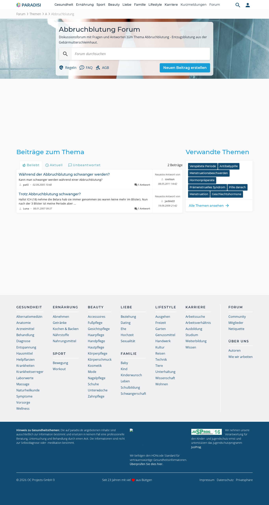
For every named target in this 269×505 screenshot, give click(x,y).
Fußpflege (95, 323)
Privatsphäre (244, 480)
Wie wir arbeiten (240, 357)
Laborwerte (24, 378)
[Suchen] (65, 54)
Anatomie (23, 323)
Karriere (171, 4)
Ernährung (85, 4)
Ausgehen (162, 316)
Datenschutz (225, 480)
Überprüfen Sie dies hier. (146, 464)
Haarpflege (96, 335)
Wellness (23, 408)
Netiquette (236, 329)
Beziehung (128, 316)
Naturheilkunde (28, 390)
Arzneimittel (25, 329)
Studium (192, 335)
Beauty (114, 4)
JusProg (196, 447)
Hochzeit (127, 335)
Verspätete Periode (203, 166)
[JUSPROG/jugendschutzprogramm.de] (206, 432)
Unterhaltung (165, 372)
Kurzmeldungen (194, 4)
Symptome (24, 396)
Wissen (191, 347)
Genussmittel (165, 335)
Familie (140, 4)
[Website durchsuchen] (238, 5)
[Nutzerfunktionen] (248, 5)
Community (237, 316)
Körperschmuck (99, 359)
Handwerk (163, 341)
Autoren (234, 350)
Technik (161, 359)
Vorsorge (23, 402)
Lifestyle (155, 4)
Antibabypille (229, 166)
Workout (59, 369)
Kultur (160, 347)
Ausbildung (194, 329)
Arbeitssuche (195, 316)
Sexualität (128, 341)
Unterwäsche (98, 390)
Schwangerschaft (133, 393)
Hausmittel (24, 353)
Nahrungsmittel (64, 341)
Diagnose (23, 341)
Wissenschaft (165, 378)
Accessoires (96, 316)
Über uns (238, 341)
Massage (22, 384)
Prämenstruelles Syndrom (207, 187)
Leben (125, 381)
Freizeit (160, 323)
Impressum (206, 480)
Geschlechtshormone (226, 194)
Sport (100, 4)
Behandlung (25, 335)
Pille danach (237, 187)
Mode (92, 372)
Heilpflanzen (25, 359)
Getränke (60, 323)
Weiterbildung (196, 341)
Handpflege (96, 341)
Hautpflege (96, 347)
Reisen (160, 353)
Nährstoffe (61, 335)
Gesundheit (64, 4)
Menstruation (199, 194)
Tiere (159, 365)
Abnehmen (61, 316)
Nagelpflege (96, 378)
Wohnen (161, 384)
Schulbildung (130, 387)
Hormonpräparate (202, 180)
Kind (124, 369)
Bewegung (60, 363)
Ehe (123, 329)
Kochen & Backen (66, 329)
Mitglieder (235, 323)
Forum (214, 4)
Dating (126, 323)
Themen (35, 14)
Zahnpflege (96, 396)
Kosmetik (95, 365)
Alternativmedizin (29, 316)
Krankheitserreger (30, 372)
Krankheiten (25, 365)
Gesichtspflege (99, 329)
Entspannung (26, 347)
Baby (124, 363)
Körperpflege (97, 353)
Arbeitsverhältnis (198, 323)
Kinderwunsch (131, 375)
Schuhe (93, 384)
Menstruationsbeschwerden (209, 173)
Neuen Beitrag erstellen (185, 68)
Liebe (126, 4)
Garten (160, 329)
